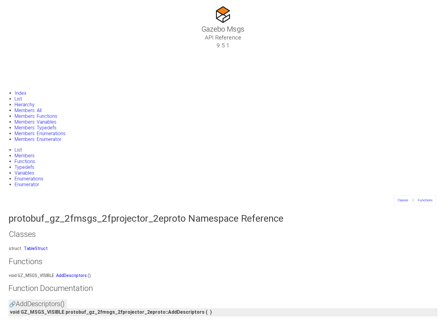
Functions (25, 161)
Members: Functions (36, 116)
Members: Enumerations (40, 133)
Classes (19, 59)
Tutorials (21, 52)
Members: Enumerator (38, 139)
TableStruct (36, 248)
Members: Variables (35, 122)
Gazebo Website (29, 81)
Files (16, 74)
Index (20, 93)
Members (25, 156)
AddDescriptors (71, 275)
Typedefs (24, 167)
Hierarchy (25, 105)
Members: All (28, 110)
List (18, 99)
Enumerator (27, 184)
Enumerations (29, 179)
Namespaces (25, 67)
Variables (24, 173)
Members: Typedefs (35, 128)
